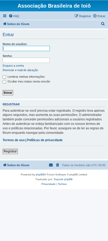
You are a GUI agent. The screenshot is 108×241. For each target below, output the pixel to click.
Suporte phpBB (63, 179)
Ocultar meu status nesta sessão (28, 81)
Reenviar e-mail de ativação (20, 70)
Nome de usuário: (15, 44)
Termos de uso (14, 140)
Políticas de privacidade (45, 140)
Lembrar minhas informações (26, 76)
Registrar (10, 151)
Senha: (7, 55)
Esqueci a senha (13, 65)
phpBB (40, 174)
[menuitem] (14, 16)
